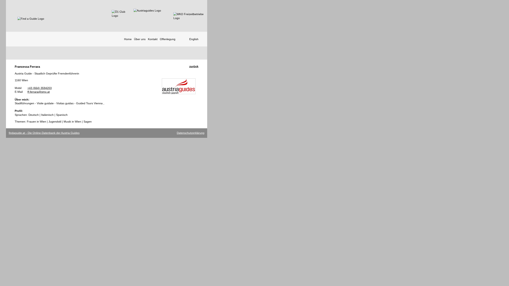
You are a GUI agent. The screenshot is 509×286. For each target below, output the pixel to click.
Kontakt (152, 39)
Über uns (140, 39)
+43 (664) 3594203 (39, 88)
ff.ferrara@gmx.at (38, 91)
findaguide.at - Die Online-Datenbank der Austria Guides (44, 132)
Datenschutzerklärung (190, 132)
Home (128, 39)
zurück (193, 66)
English (193, 39)
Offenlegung (167, 39)
